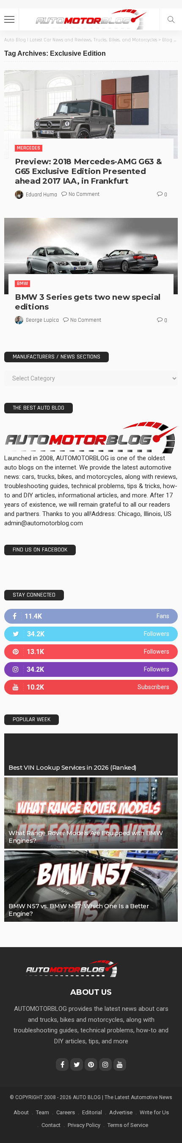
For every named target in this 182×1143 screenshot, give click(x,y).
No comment (84, 194)
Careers (65, 1112)
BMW (22, 283)
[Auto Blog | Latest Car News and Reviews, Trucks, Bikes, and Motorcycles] (71, 968)
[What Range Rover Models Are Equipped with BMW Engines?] (91, 813)
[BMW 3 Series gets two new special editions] (91, 256)
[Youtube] (91, 687)
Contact (51, 1125)
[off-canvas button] (9, 19)
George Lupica (42, 320)
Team (42, 1112)
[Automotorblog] (91, 18)
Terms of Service (128, 1125)
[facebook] (91, 616)
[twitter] (91, 634)
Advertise (120, 1112)
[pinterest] (91, 651)
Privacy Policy (84, 1125)
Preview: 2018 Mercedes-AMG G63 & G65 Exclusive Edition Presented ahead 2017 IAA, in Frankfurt (88, 171)
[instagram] (91, 669)
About (21, 1112)
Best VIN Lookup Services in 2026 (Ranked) (72, 767)
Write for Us (154, 1112)
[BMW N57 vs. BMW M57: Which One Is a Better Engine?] (91, 886)
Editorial (92, 1112)
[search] (171, 19)
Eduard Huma (41, 194)
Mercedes (28, 148)
